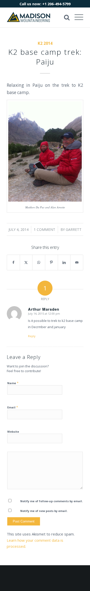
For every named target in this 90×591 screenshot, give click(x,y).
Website (13, 431)
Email (12, 407)
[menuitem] (76, 17)
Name (12, 383)
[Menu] (76, 17)
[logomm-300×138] (37, 17)
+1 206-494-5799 (56, 3)
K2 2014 (45, 43)
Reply (32, 336)
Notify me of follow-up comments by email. (51, 501)
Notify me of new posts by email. (44, 511)
